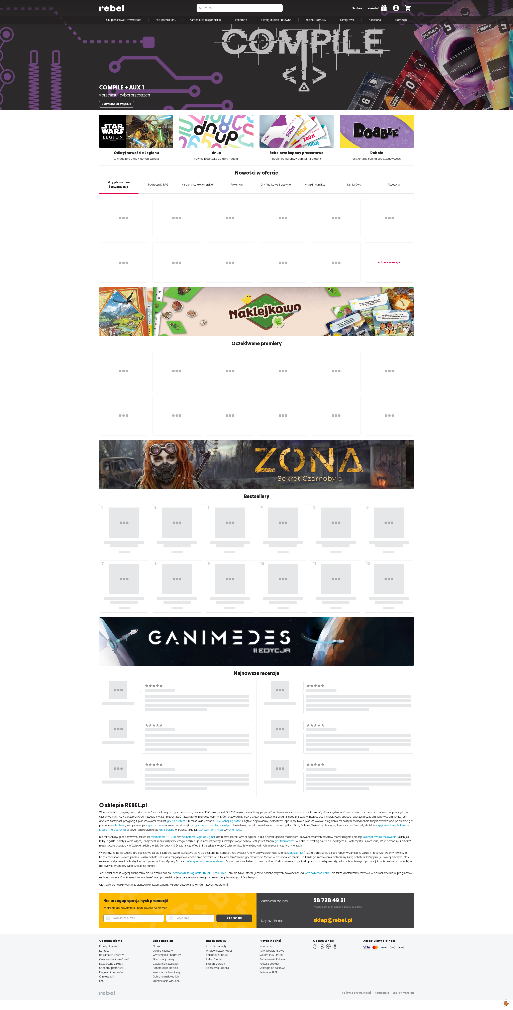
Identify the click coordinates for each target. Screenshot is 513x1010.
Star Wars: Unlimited (210, 829)
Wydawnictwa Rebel (317, 873)
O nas (156, 946)
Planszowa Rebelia (217, 968)
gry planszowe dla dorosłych (213, 825)
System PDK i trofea (271, 955)
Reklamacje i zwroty (111, 955)
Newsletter (266, 946)
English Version (215, 963)
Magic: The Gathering (112, 829)
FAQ (101, 981)
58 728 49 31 (329, 900)
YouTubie (220, 873)
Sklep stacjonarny (163, 959)
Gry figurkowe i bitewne (276, 20)
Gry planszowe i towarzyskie (123, 20)
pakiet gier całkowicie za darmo (204, 861)
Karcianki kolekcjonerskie (205, 20)
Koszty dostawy (109, 946)
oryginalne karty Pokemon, (393, 825)
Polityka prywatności (356, 993)
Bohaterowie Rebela (165, 968)
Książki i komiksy (316, 20)
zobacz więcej (388, 262)
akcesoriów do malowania (379, 837)
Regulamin (382, 993)
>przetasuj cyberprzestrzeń (124, 95)
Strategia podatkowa (272, 968)
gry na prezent (176, 821)
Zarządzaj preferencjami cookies (506, 1002)
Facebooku (179, 873)
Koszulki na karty (216, 946)
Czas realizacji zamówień (114, 959)
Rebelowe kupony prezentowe (296, 152)
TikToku (207, 873)
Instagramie (194, 873)
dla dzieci (119, 825)
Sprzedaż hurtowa (217, 955)
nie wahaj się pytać (229, 821)
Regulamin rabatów (111, 972)
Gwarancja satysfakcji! (166, 963)
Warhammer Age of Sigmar (198, 837)
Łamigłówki (347, 20)
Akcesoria (375, 20)
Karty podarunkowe (272, 950)
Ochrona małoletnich (166, 976)
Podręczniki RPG (166, 20)
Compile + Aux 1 (121, 87)
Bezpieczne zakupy (111, 963)
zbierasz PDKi (296, 853)
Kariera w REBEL (269, 972)
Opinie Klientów (163, 950)
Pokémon (241, 20)
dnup (216, 152)
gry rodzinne (156, 825)
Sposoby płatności (111, 968)
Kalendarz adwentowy (166, 972)
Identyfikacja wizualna (166, 981)
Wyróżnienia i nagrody (167, 955)
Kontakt (104, 950)
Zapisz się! (234, 918)
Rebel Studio (214, 959)
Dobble (376, 152)
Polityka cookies (270, 963)
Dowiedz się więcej (115, 104)
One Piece (234, 829)
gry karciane (166, 829)
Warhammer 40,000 (163, 837)
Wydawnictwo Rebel (219, 950)
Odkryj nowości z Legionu (136, 152)
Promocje (401, 20)
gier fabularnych (285, 841)
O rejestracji (106, 976)
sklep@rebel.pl (332, 920)
